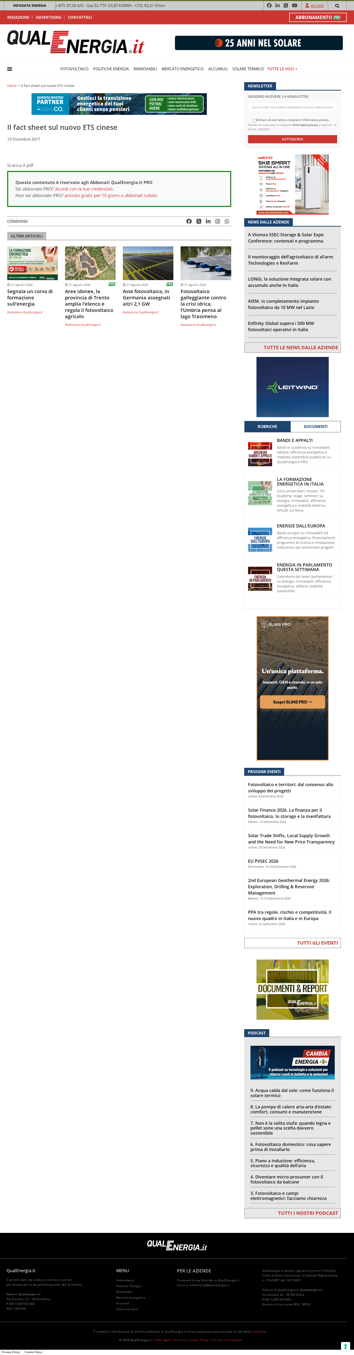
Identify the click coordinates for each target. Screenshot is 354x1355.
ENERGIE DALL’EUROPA (301, 526)
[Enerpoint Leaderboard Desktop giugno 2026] (259, 42)
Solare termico (248, 69)
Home (12, 85)
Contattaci (80, 17)
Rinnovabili (145, 69)
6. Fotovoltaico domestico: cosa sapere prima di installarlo (290, 1146)
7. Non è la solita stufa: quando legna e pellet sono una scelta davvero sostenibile (290, 1128)
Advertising (48, 17)
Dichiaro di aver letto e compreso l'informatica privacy (292, 120)
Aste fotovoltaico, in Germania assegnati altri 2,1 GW (146, 297)
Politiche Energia (111, 69)
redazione (259, 1331)
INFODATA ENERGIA (29, 5)
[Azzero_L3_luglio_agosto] (119, 103)
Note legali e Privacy (170, 1340)
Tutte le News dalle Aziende (301, 347)
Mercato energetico (182, 69)
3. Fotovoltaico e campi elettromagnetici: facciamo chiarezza (288, 1195)
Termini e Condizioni (227, 1340)
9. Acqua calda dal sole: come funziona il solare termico (292, 1092)
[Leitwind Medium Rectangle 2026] (292, 386)
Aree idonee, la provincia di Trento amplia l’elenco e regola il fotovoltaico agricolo (89, 304)
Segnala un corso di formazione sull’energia (30, 297)
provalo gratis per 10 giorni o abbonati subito (111, 195)
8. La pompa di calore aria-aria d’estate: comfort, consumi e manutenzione (291, 1109)
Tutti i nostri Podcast (308, 1213)
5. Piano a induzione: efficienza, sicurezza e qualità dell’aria (282, 1163)
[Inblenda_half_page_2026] (292, 688)
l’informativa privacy (305, 125)
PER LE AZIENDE (194, 1271)
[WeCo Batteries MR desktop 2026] (292, 184)
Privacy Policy (11, 1352)
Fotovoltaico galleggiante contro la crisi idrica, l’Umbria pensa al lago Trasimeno (203, 304)
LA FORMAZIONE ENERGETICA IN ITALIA (300, 481)
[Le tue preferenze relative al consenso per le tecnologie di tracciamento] (345, 1346)
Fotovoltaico (74, 69)
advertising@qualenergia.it (209, 1285)
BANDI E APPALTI (295, 440)
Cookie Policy (199, 1340)
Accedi (317, 5)
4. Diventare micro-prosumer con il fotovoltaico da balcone (286, 1179)
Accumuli (218, 69)
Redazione (18, 17)
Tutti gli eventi (317, 943)
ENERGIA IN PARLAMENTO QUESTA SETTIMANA (304, 567)
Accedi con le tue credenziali (84, 189)
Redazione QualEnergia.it (25, 312)
